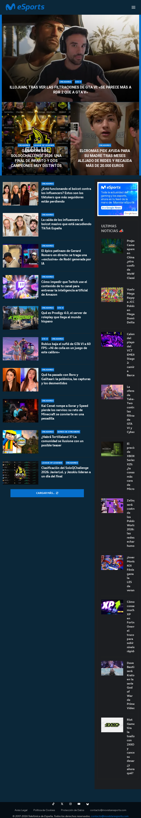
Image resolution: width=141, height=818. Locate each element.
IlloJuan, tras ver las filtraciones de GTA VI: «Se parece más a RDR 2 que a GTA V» (70, 89)
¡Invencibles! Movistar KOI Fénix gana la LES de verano (130, 573)
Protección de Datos (72, 810)
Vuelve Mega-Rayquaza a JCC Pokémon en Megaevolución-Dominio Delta (130, 305)
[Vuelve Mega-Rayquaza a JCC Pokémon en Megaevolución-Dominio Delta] (112, 294)
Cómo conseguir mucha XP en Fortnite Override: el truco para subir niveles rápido (130, 626)
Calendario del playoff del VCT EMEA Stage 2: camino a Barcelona (130, 354)
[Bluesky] (87, 804)
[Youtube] (79, 804)
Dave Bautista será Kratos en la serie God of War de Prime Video (130, 685)
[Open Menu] (133, 7)
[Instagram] (70, 804)
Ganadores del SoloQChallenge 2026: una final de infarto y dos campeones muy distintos (36, 158)
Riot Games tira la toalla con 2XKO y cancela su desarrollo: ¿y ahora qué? (130, 746)
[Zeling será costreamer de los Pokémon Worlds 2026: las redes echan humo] (112, 505)
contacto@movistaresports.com (108, 810)
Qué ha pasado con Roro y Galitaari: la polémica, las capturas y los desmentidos (66, 379)
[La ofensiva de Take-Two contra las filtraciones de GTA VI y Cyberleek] (112, 392)
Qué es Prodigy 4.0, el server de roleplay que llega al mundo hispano (64, 317)
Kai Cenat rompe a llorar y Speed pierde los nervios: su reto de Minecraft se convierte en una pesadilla (64, 412)
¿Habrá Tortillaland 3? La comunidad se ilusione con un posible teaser (62, 441)
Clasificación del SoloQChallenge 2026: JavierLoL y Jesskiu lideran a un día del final (66, 472)
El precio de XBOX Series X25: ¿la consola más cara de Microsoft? (130, 466)
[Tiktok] (53, 804)
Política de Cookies (44, 810)
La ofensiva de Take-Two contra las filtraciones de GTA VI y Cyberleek (130, 409)
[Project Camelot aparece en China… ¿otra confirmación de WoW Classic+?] (112, 246)
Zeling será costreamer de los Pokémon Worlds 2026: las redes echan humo (130, 523)
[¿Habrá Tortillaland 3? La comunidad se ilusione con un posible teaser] (20, 442)
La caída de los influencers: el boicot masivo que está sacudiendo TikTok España (66, 224)
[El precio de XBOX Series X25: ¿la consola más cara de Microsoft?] (112, 449)
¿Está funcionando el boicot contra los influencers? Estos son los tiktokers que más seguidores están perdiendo (66, 195)
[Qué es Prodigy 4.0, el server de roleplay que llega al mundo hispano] (20, 318)
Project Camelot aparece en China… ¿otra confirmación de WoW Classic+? (130, 259)
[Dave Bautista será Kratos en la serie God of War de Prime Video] (112, 668)
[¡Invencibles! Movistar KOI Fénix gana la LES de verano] (112, 562)
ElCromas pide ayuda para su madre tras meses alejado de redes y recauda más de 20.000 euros (105, 158)
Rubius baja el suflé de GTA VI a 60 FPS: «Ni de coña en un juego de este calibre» (66, 348)
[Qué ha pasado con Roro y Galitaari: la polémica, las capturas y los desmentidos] (20, 379)
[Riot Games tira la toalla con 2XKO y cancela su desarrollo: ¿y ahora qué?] (112, 725)
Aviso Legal (21, 810)
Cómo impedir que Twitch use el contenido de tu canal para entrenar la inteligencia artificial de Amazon (64, 288)
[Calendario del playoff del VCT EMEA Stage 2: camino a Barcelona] (112, 339)
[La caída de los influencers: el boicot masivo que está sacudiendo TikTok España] (20, 224)
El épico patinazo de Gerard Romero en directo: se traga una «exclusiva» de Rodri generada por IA (66, 257)
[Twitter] (62, 804)
